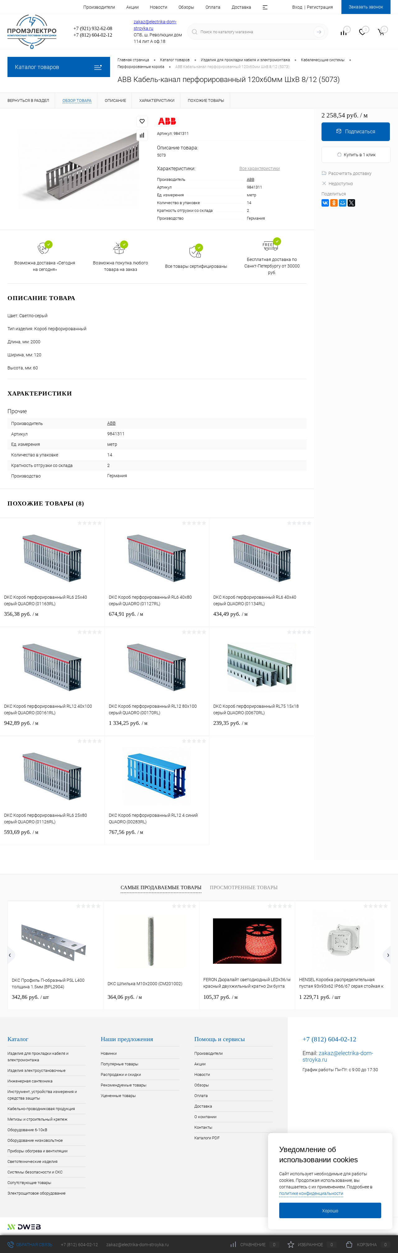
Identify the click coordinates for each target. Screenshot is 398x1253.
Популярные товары (119, 1064)
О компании (205, 1116)
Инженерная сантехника (30, 1081)
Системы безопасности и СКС (34, 1172)
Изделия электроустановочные (36, 1070)
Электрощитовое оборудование (36, 1193)
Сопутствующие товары (29, 1182)
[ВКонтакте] (325, 203)
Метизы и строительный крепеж (37, 1119)
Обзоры (186, 7)
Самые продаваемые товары (161, 887)
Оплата (213, 7)
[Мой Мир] (342, 203)
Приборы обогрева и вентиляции (37, 1151)
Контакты (203, 1127)
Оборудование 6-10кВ (27, 1129)
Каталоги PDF (207, 1138)
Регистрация (320, 7)
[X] (351, 203)
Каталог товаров (37, 67)
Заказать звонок (366, 6)
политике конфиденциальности (311, 1193)
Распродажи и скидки (121, 1074)
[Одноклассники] (334, 203)
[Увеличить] (78, 169)
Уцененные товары (118, 1095)
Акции (132, 7)
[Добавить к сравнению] (142, 135)
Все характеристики (259, 168)
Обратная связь (34, 1244)
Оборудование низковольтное (35, 1140)
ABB (250, 179)
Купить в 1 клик (360, 154)
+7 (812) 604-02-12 (79, 1244)
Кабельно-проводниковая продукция (41, 1108)
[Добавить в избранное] (142, 121)
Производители (99, 7)
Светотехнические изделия (32, 1161)
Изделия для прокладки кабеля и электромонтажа (37, 1056)
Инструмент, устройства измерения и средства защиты (42, 1094)
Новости (158, 7)
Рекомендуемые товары (123, 1085)
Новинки (109, 1053)
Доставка (241, 7)
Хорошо (330, 1210)
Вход (297, 7)
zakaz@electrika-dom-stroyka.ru (137, 1244)
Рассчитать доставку (350, 173)
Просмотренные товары (244, 887)
